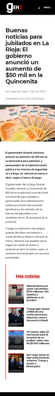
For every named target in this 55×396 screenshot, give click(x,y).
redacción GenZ (19, 91)
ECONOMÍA (12, 98)
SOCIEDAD (38, 98)
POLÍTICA (25, 98)
